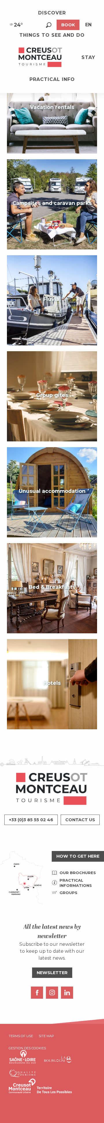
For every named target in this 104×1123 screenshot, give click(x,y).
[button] (49, 25)
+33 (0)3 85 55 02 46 (31, 819)
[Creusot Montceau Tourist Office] (40, 57)
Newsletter (52, 972)
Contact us (80, 819)
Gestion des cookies (27, 1048)
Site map (46, 1036)
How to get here (77, 856)
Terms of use (21, 1036)
